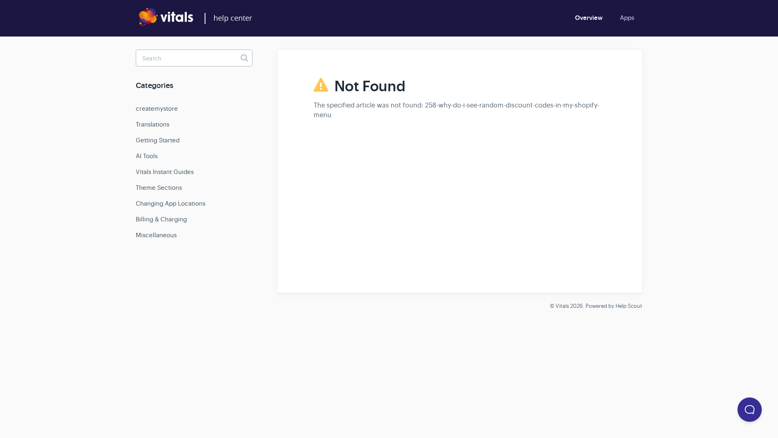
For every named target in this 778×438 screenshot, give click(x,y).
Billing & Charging (161, 219)
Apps (627, 17)
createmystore (157, 108)
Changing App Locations (170, 203)
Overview (589, 18)
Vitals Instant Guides (165, 172)
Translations (152, 124)
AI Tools (147, 156)
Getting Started (158, 140)
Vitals (562, 306)
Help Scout (629, 306)
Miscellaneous (156, 235)
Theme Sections (159, 187)
